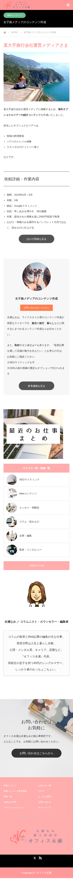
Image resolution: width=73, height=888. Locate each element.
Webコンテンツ (14, 15)
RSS (40, 857)
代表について (10, 785)
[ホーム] (5, 31)
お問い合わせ (44, 802)
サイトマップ (44, 807)
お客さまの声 (10, 802)
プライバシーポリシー (14, 807)
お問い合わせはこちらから (36, 307)
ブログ (41, 791)
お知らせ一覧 (44, 785)
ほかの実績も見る (36, 239)
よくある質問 (44, 796)
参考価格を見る (36, 386)
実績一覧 (8, 796)
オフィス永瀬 (43, 872)
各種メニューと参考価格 (15, 791)
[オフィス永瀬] (36, 836)
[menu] (68, 5)
